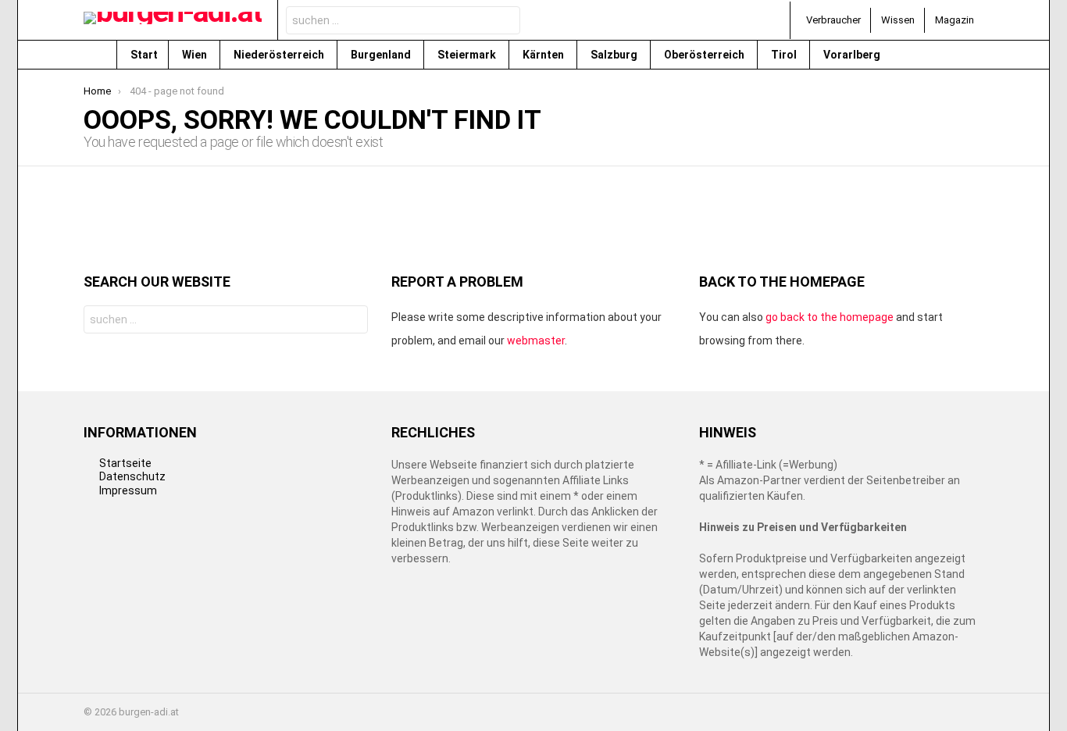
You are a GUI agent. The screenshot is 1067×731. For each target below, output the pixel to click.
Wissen (898, 20)
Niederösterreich (280, 54)
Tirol (785, 54)
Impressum (128, 490)
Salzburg (615, 54)
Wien (195, 54)
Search (503, 22)
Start (144, 54)
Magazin (954, 20)
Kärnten (544, 54)
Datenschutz (132, 476)
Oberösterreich (705, 54)
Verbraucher (833, 20)
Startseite (125, 463)
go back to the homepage (829, 317)
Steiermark (467, 54)
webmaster (536, 340)
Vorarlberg (853, 54)
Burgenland (382, 54)
